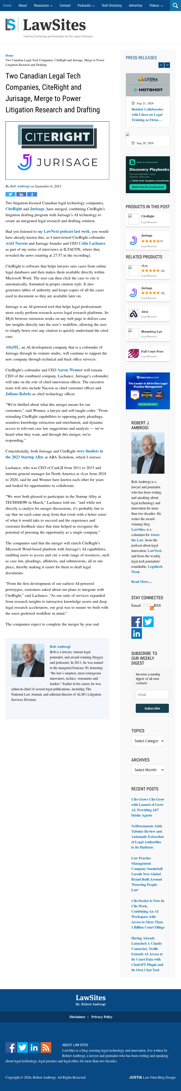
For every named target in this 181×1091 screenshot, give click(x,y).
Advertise (135, 5)
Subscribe (152, 708)
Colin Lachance (92, 243)
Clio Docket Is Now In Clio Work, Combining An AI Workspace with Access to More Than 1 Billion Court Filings (147, 914)
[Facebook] (136, 621)
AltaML (12, 347)
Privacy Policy (102, 1016)
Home (7, 5)
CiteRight (14, 209)
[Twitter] (148, 621)
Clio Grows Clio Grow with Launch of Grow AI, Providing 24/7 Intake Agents (147, 807)
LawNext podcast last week (67, 231)
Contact (65, 5)
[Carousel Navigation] (148, 65)
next (167, 65)
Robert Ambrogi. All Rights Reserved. (59, 1077)
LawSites (138, 529)
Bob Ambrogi (20, 186)
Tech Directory (112, 5)
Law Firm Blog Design (152, 1077)
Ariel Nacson (17, 243)
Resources (41, 5)
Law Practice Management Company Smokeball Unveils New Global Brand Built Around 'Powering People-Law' (146, 873)
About (23, 5)
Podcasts (84, 5)
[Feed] (46, 1047)
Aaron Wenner (70, 370)
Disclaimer (77, 1016)
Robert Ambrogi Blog (49, 27)
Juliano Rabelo (18, 394)
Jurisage (37, 209)
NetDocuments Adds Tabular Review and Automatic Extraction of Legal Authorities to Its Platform (147, 836)
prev (161, 65)
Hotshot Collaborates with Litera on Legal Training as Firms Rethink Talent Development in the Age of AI (147, 114)
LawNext (154, 550)
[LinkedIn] (136, 633)
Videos (154, 5)
